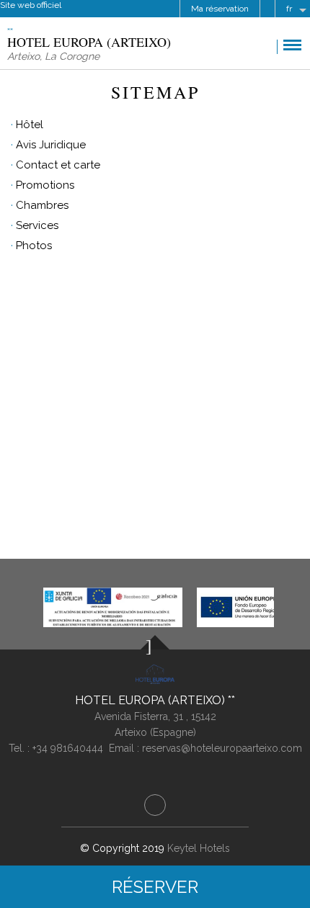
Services (37, 225)
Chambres (42, 205)
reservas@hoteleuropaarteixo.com (222, 748)
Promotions (45, 185)
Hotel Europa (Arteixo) (151, 700)
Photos (34, 245)
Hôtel (29, 124)
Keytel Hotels (198, 848)
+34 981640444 (67, 748)
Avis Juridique (51, 144)
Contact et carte (58, 164)
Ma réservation (220, 9)
